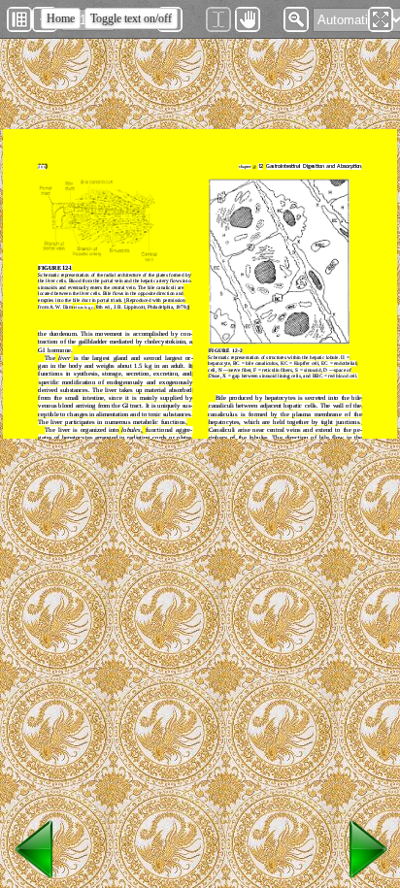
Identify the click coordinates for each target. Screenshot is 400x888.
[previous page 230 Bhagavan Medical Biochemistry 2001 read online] (35, 879)
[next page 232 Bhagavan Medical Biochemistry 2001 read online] (365, 879)
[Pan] (247, 19)
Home (61, 18)
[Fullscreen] (380, 19)
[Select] (218, 19)
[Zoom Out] (296, 19)
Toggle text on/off (131, 18)
